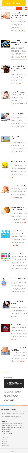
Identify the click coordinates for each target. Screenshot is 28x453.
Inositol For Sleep (17, 113)
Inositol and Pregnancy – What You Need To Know (19, 15)
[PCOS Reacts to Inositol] (5, 139)
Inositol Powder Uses (18, 278)
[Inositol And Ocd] (5, 234)
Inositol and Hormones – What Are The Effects (19, 42)
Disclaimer (4, 441)
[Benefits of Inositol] (5, 165)
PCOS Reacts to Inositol (16, 137)
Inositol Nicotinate (18, 254)
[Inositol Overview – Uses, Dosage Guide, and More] (5, 69)
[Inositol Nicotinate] (5, 257)
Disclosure (4, 443)
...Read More (22, 31)
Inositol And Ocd (17, 231)
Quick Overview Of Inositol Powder (17, 208)
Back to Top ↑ (14, 451)
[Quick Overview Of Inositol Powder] (5, 211)
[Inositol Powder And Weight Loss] (5, 351)
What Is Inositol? (5, 437)
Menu (26, 8)
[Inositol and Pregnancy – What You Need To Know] (5, 16)
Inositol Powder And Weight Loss (18, 348)
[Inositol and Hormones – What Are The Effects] (5, 43)
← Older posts (4, 372)
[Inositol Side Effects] (5, 189)
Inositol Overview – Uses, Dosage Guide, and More (18, 68)
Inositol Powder (14, 3)
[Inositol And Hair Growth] (5, 304)
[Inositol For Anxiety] (5, 95)
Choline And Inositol (18, 325)
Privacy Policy (5, 439)
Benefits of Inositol (18, 161)
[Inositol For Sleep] (5, 117)
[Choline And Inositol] (5, 328)
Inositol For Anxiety (18, 92)
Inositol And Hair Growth (17, 302)
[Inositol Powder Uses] (5, 282)
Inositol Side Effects (18, 186)
